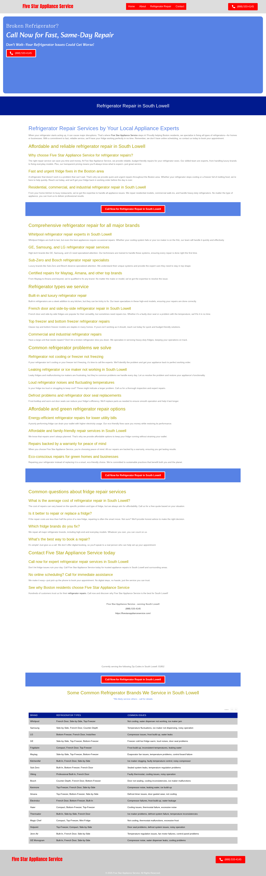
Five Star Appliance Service (124, 135)
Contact (180, 6)
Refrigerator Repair (160, 6)
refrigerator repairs (77, 593)
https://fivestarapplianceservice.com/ (133, 613)
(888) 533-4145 (133, 608)
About (142, 6)
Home (131, 6)
